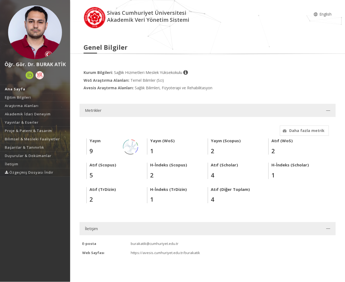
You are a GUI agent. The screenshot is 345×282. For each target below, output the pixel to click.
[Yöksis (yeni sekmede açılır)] (40, 75)
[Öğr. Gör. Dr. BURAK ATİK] (35, 32)
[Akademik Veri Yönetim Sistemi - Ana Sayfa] (95, 17)
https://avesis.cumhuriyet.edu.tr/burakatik (165, 252)
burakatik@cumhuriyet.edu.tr (154, 243)
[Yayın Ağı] (130, 146)
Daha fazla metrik (307, 130)
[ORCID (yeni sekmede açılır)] (29, 75)
